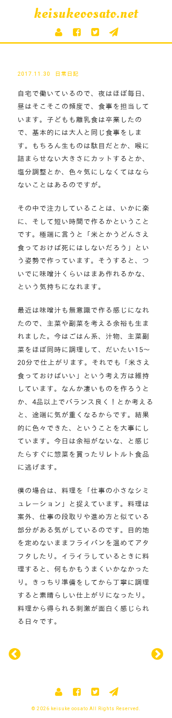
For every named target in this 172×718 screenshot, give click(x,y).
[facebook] (77, 32)
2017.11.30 (33, 74)
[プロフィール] (59, 32)
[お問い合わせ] (114, 32)
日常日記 (67, 74)
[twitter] (95, 32)
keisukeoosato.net (86, 13)
